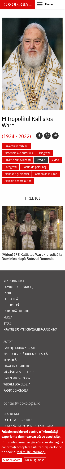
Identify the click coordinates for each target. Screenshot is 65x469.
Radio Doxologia (15, 390)
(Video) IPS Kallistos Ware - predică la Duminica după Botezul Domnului (32, 256)
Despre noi (11, 414)
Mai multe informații (31, 452)
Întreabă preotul (16, 311)
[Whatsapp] (47, 135)
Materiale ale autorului (19, 153)
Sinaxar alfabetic (16, 366)
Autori (8, 342)
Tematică (10, 360)
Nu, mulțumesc (34, 460)
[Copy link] (55, 135)
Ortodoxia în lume (46, 174)
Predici (41, 160)
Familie (8, 293)
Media (7, 317)
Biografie (45, 153)
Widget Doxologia (16, 384)
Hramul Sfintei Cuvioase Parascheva (30, 330)
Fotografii (11, 167)
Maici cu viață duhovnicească (25, 354)
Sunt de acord (11, 460)
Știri (7, 323)
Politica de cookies (17, 420)
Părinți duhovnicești (19, 348)
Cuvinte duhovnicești (18, 160)
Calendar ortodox (16, 378)
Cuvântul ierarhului (16, 146)
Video (55, 160)
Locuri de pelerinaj (34, 167)
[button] (45, 4)
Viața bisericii (14, 281)
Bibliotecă (11, 305)
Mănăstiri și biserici (17, 174)
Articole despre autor (18, 181)
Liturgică (10, 299)
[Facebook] (39, 135)
